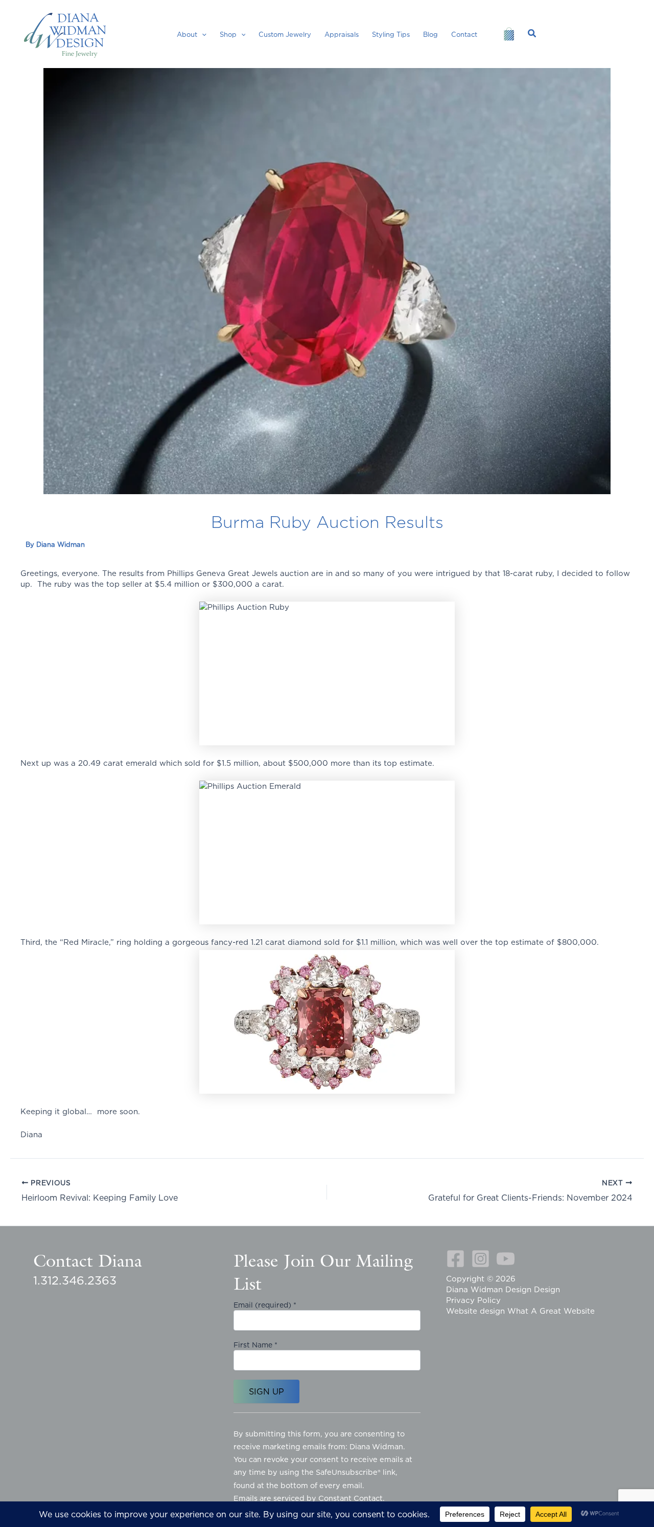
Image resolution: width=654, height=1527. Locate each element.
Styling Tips (391, 34)
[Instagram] (480, 1258)
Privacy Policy (473, 1300)
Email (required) (264, 1305)
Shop (228, 34)
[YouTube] (505, 1258)
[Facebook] (455, 1258)
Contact (464, 34)
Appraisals (341, 34)
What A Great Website (551, 1310)
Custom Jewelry (285, 34)
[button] (201, 34)
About (187, 34)
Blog (430, 34)
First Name (255, 1345)
